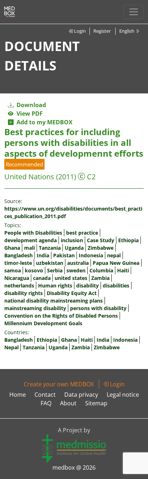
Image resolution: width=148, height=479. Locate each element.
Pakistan (64, 255)
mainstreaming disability (35, 308)
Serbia (55, 270)
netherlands (19, 285)
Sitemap (96, 403)
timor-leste (18, 262)
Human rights (55, 285)
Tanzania (50, 247)
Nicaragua (16, 278)
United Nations (29, 176)
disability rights (23, 293)
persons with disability (98, 308)
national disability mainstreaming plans (53, 300)
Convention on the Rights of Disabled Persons (61, 315)
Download (30, 105)
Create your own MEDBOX (59, 384)
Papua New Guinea (116, 262)
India (43, 255)
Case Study (100, 240)
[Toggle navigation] (134, 12)
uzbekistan (49, 262)
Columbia (101, 270)
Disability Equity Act (72, 293)
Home (17, 395)
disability (87, 285)
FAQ (46, 403)
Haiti (123, 270)
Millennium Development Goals (43, 323)
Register (102, 31)
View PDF (28, 114)
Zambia (100, 278)
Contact (45, 395)
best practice (82, 232)
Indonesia (91, 255)
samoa (12, 270)
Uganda (74, 247)
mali (29, 247)
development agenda (30, 240)
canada (42, 278)
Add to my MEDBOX (43, 122)
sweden (75, 270)
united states (71, 278)
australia (78, 262)
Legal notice (123, 395)
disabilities (116, 285)
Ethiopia (128, 240)
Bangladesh (18, 255)
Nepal (11, 347)
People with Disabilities (33, 232)
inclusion (72, 240)
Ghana (12, 247)
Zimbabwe (101, 247)
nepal (114, 255)
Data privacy (81, 395)
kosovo (34, 270)
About (68, 403)
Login (79, 31)
